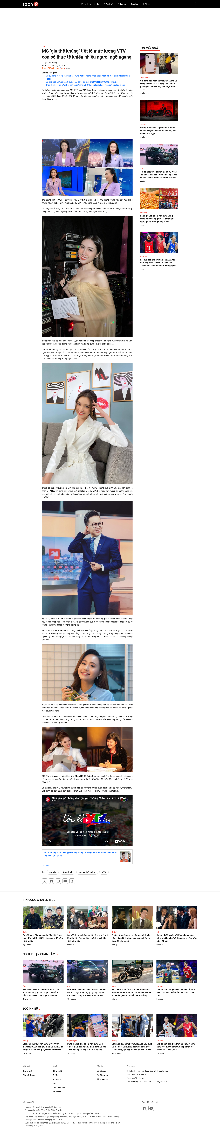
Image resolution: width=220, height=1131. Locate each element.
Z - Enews (122, 4)
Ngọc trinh (67, 872)
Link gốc (45, 866)
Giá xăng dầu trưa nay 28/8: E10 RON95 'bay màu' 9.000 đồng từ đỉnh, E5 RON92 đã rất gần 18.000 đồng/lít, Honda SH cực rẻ (43, 1047)
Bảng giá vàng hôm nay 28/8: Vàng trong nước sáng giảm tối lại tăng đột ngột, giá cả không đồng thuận (157, 219)
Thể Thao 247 (58, 1087)
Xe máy (143, 124)
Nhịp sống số (145, 78)
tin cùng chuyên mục (39, 900)
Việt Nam (143, 257)
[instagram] (58, 881)
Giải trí (44, 46)
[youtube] (65, 881)
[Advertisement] (87, 121)
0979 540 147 (141, 1074)
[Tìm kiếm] (194, 4)
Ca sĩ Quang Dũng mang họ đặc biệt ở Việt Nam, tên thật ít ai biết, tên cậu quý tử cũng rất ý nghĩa (43, 938)
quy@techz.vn (138, 1078)
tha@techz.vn (161, 1081)
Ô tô (141, 169)
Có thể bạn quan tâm (39, 954)
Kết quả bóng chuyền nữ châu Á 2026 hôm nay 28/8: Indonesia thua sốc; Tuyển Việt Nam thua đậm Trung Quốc (158, 263)
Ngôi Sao (56, 1079)
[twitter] (44, 881)
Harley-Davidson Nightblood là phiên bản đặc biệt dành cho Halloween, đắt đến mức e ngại (158, 130)
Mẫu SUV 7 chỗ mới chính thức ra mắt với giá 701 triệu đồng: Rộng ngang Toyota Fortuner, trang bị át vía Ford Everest (86, 992)
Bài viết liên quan (49, 73)
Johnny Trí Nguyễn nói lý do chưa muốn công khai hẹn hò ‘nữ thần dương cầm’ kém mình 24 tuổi (176, 938)
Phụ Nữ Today (29, 1075)
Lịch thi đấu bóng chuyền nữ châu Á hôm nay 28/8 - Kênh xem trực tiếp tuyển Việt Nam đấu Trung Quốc (175, 1047)
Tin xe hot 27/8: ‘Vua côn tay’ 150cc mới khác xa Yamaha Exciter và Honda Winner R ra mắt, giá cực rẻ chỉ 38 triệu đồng (131, 992)
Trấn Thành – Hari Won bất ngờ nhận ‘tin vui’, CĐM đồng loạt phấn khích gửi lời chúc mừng (85, 85)
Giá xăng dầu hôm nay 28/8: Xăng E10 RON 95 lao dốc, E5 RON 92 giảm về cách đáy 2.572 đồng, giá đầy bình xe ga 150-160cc (132, 1047)
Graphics (104, 1079)
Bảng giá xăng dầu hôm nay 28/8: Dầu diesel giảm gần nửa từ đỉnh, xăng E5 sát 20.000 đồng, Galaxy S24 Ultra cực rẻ (86, 1047)
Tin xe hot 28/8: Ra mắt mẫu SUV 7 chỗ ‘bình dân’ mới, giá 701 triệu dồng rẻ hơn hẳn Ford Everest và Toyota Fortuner (158, 175)
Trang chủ (27, 1071)
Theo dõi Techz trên (50, 68)
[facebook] (51, 881)
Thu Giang (53, 62)
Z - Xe (96, 4)
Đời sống (143, 213)
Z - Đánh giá (108, 4)
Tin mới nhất (150, 48)
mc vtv (52, 872)
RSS (54, 1083)
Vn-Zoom (56, 1092)
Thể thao (146, 4)
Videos (103, 1071)
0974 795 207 (148, 1081)
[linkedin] (72, 881)
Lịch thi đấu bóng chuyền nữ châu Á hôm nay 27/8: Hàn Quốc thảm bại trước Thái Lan (175, 992)
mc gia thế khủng (87, 872)
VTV (104, 872)
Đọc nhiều (31, 1008)
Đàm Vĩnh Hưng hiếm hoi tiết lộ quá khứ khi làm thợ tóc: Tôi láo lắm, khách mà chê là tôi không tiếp (87, 938)
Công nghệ (85, 4)
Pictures (104, 1075)
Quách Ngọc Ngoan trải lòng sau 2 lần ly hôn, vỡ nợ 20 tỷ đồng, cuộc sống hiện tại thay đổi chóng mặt (131, 938)
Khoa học (134, 4)
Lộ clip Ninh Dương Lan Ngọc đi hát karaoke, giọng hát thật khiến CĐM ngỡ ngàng (82, 82)
